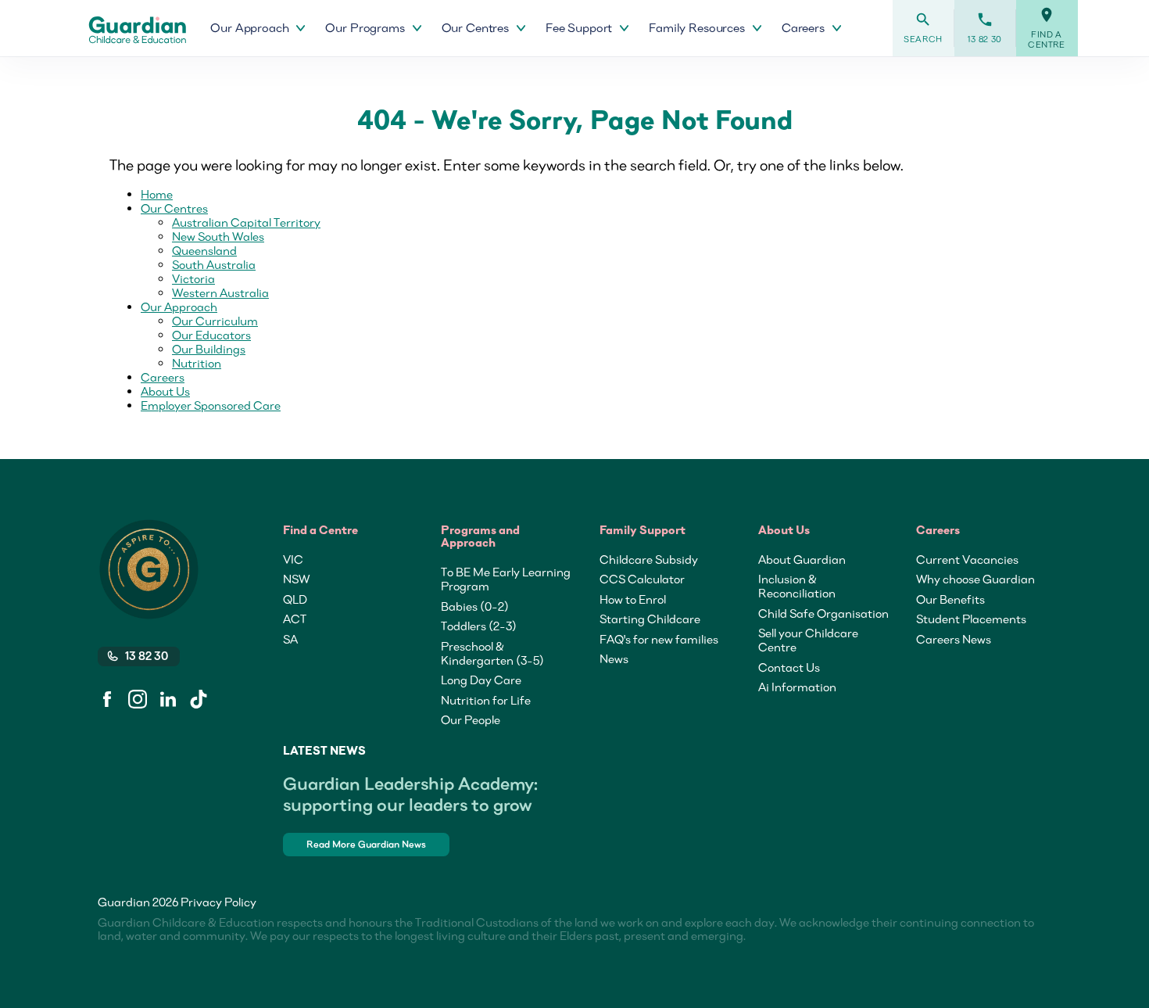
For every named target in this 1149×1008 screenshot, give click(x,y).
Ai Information (797, 687)
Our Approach (179, 307)
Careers (162, 377)
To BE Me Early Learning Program (506, 579)
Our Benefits (950, 599)
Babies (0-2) (475, 606)
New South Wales (218, 236)
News (614, 658)
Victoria (193, 278)
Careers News (953, 639)
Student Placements (971, 619)
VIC (293, 559)
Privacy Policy (218, 902)
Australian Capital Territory (246, 222)
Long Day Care (481, 680)
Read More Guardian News (366, 844)
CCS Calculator (642, 579)
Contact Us (789, 667)
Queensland (204, 250)
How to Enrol (633, 599)
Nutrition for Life (486, 700)
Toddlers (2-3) (479, 626)
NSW (296, 579)
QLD (295, 599)
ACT (294, 619)
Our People (470, 719)
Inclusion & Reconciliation (797, 586)
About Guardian (802, 559)
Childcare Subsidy (649, 559)
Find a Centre (1046, 28)
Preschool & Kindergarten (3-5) (492, 653)
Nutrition (196, 363)
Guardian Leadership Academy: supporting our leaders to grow (410, 794)
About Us (165, 391)
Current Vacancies (967, 559)
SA (290, 639)
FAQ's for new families (659, 639)
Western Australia (220, 292)
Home (157, 194)
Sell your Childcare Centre (808, 640)
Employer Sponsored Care (211, 405)
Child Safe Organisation (823, 613)
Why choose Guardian (975, 579)
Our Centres (174, 208)
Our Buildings (208, 349)
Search (923, 28)
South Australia (214, 264)
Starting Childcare (650, 619)
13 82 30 (985, 28)
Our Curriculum (215, 321)
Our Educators (211, 335)
